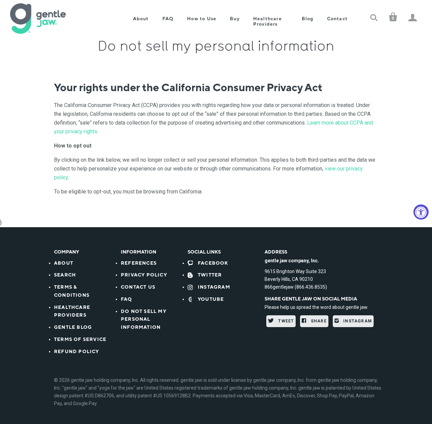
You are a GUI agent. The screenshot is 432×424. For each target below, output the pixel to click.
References (139, 263)
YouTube (211, 299)
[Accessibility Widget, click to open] (421, 212)
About (141, 19)
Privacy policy (144, 275)
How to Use (201, 19)
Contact (337, 19)
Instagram (214, 287)
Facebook (213, 263)
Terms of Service (80, 339)
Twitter (210, 275)
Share (318, 321)
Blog (308, 19)
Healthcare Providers (267, 21)
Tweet (285, 321)
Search (65, 275)
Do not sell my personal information (143, 319)
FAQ (168, 19)
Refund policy (76, 351)
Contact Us (138, 287)
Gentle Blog (73, 327)
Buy (235, 19)
